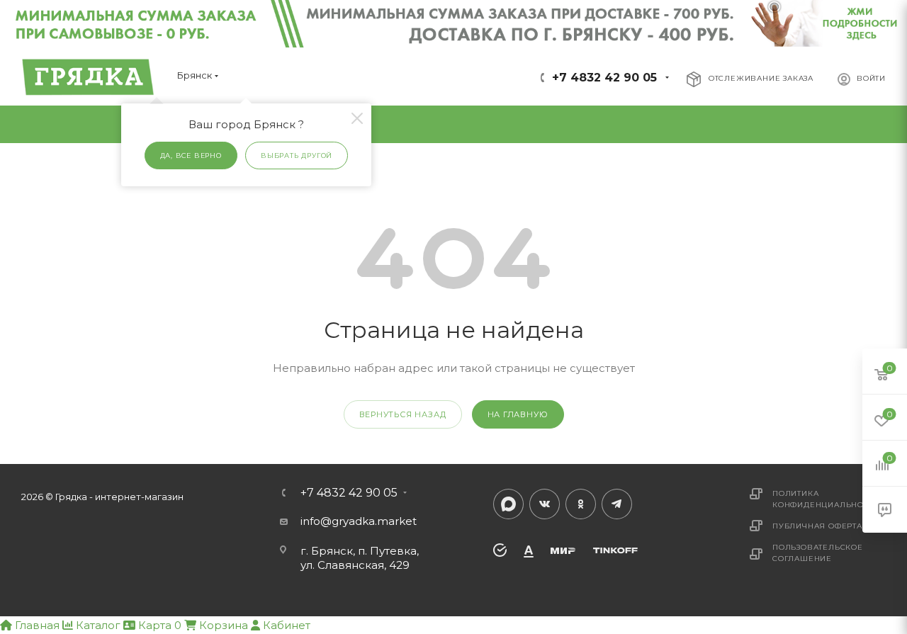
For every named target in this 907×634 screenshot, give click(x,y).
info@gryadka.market (358, 521)
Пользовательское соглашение (817, 553)
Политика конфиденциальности (825, 499)
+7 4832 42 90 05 (604, 77)
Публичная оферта (817, 526)
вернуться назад (402, 414)
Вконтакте (544, 504)
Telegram (617, 504)
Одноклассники (580, 504)
